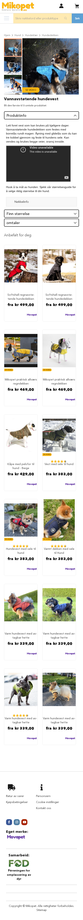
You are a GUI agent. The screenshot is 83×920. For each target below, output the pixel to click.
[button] (61, 5)
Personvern (43, 796)
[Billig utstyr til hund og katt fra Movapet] (16, 839)
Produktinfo (16, 115)
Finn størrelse (18, 214)
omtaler (13, 223)
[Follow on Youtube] (24, 822)
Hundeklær (31, 35)
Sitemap (41, 910)
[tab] (41, 115)
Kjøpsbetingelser (17, 802)
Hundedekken (50, 35)
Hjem (7, 35)
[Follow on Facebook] (9, 822)
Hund (18, 35)
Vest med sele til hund (59, 464)
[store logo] (18, 6)
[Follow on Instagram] (17, 822)
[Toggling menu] (6, 18)
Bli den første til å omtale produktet (25, 105)
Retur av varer (15, 796)
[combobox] (42, 18)
